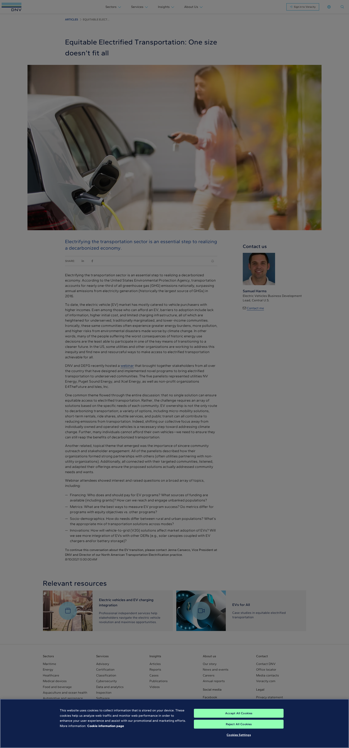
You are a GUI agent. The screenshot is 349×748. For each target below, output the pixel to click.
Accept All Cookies (238, 713)
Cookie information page (105, 726)
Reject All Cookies (239, 724)
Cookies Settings (239, 735)
